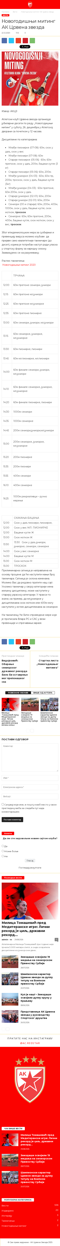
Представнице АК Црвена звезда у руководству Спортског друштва (38, 1015)
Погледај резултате (30, 867)
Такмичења (8, 1220)
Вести (5, 15)
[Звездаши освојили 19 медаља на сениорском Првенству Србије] (30, 704)
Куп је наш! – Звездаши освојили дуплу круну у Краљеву (36, 997)
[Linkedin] (30, 1112)
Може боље (11, 851)
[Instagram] (23, 1112)
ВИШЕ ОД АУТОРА (42, 693)
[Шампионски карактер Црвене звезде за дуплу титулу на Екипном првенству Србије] (49, 704)
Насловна (5, 12)
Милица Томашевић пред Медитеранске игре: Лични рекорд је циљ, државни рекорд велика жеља (10, 718)
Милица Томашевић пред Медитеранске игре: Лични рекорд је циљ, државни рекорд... (26, 929)
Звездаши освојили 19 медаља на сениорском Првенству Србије (29, 716)
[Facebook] (17, 1112)
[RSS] (37, 1112)
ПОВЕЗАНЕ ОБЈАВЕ (18, 693)
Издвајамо (8, 1210)
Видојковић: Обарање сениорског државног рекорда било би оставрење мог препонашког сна (15, 671)
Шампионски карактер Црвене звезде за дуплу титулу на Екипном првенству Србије (49, 716)
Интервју (7, 1215)
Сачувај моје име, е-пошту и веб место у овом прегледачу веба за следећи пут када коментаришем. (29, 808)
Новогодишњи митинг (14, 1225)
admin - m (7, 939)
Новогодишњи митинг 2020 (19, 264)
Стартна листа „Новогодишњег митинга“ (47, 664)
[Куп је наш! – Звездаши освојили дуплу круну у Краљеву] (10, 999)
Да (5, 846)
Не (6, 856)
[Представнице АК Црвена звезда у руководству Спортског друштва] (10, 1016)
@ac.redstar (30, 1043)
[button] (54, 4)
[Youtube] (43, 1112)
